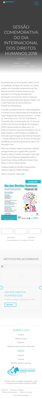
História (21, 335)
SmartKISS (25, 395)
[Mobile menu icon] (36, 3)
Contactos (4, 390)
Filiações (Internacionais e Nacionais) (21, 346)
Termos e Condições (17, 390)
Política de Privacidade (9, 392)
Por (11, 299)
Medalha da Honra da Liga (21, 363)
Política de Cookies (26, 392)
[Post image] (21, 276)
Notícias (21, 355)
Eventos (17, 63)
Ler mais (9, 305)
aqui (22, 174)
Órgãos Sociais (21, 339)
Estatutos (21, 342)
